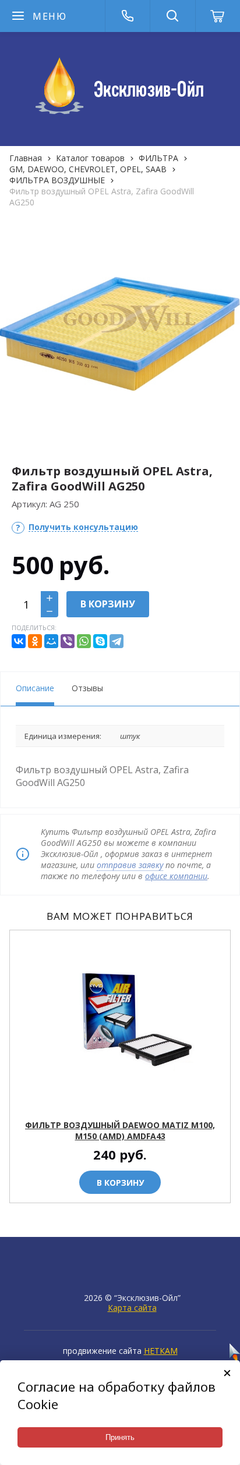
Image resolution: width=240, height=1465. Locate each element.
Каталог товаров (90, 157)
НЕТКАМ (161, 1350)
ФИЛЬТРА (158, 157)
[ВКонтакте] (19, 641)
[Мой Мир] (51, 641)
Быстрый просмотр (126, 1103)
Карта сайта (132, 1307)
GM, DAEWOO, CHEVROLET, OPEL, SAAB (88, 169)
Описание (35, 688)
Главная (25, 157)
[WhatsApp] (84, 641)
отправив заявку (130, 864)
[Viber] (68, 641)
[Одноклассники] (35, 641)
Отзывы (87, 688)
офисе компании (176, 875)
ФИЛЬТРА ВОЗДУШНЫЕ (57, 180)
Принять (120, 1437)
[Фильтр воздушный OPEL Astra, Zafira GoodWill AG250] (120, 334)
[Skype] (100, 641)
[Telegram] (116, 641)
